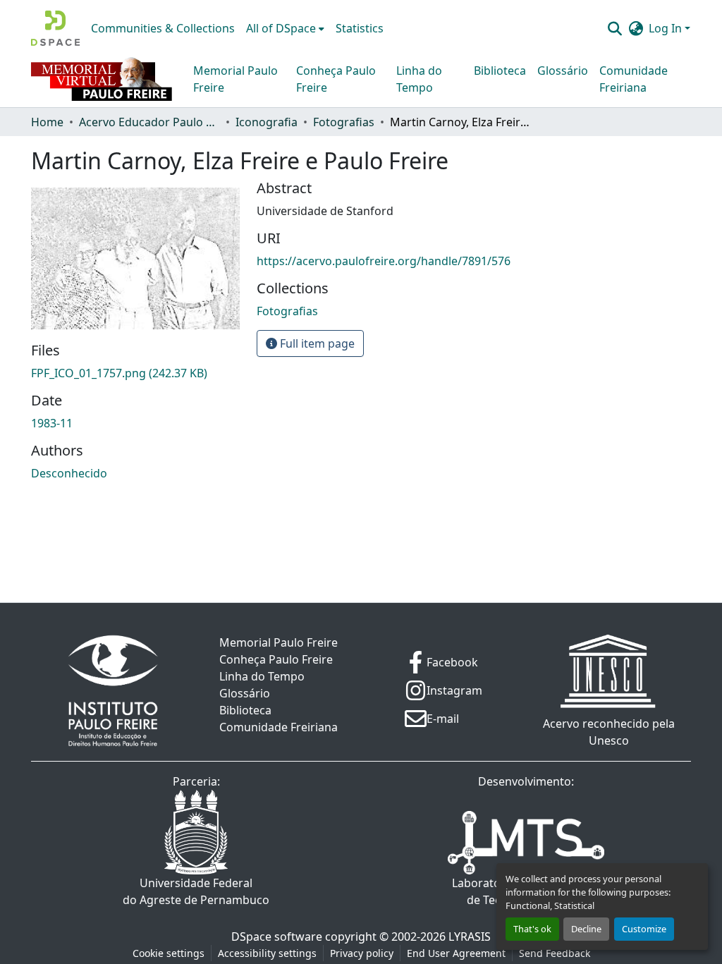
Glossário (562, 70)
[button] (55, 28)
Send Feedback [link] (554, 953)
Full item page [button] (316, 343)
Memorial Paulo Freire (235, 79)
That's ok (532, 928)
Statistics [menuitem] (360, 28)
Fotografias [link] (343, 122)
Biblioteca (500, 70)
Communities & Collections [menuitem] (163, 28)
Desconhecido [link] (69, 473)
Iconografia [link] (266, 122)
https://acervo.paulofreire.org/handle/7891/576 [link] (383, 261)
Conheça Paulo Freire (336, 79)
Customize (644, 928)
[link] (135, 373)
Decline (586, 928)
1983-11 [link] (52, 423)
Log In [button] (667, 28)
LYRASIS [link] (469, 936)
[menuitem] (285, 28)
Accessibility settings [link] (267, 953)
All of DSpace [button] (281, 28)
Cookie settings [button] (168, 953)
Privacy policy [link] (361, 953)
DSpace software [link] (276, 936)
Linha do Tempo (419, 79)
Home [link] (47, 122)
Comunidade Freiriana (633, 79)
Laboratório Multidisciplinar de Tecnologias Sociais (526, 891)
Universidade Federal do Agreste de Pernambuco (196, 891)
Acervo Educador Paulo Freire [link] (149, 122)
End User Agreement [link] (456, 953)
